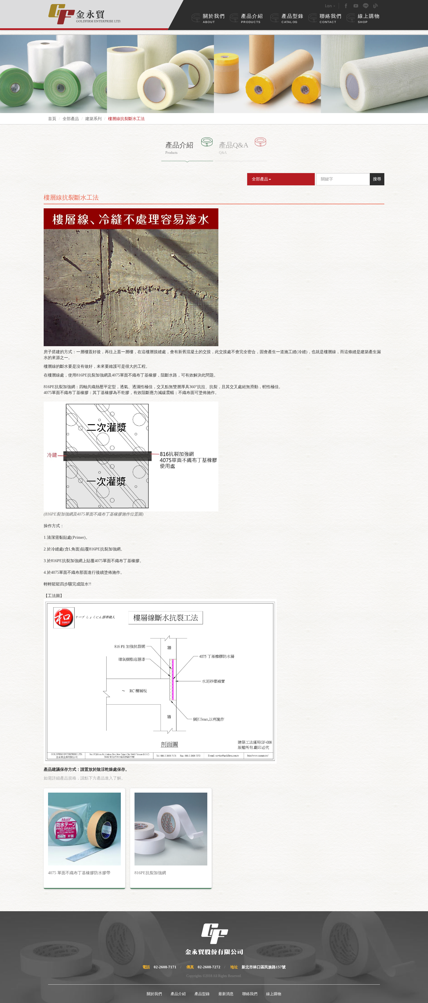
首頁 (52, 119)
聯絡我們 (331, 18)
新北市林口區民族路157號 (264, 967)
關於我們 (214, 18)
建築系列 (93, 119)
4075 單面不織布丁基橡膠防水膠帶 (79, 873)
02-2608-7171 (165, 967)
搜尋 (377, 179)
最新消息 (226, 994)
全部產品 (71, 119)
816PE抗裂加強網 (150, 873)
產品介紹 (252, 18)
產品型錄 (293, 18)
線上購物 (369, 18)
